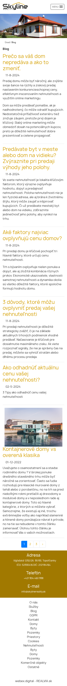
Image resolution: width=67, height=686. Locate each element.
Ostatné (33, 667)
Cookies (33, 641)
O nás (33, 602)
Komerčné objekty (33, 662)
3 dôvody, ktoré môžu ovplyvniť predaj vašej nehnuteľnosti (29, 308)
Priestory (33, 637)
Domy (34, 624)
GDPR (33, 615)
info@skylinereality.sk (33, 592)
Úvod (7, 42)
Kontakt (33, 619)
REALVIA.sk (44, 681)
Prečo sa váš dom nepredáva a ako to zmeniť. (26, 62)
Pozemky (33, 632)
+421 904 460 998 (33, 578)
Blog (34, 611)
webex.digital (24, 681)
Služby (33, 606)
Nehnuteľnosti (33, 645)
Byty (33, 628)
